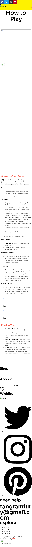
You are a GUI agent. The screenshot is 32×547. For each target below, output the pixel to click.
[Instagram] (11, 2)
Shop (4, 368)
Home (10, 23)
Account (7, 379)
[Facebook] (2, 2)
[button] (2, 64)
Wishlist (6, 394)
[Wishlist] (2, 389)
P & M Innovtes (16, 539)
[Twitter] (6, 2)
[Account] (2, 374)
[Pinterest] (15, 2)
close (10, 543)
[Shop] (2, 364)
